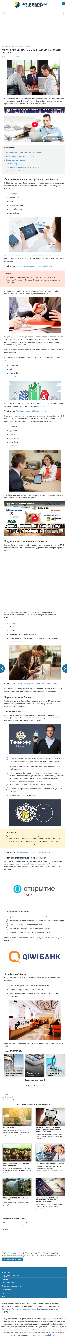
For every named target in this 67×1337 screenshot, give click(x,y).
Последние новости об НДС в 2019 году (31, 411)
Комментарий (7, 1229)
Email (25, 1222)
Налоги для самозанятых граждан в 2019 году (34, 266)
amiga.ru (45, 1319)
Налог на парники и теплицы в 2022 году (15, 1198)
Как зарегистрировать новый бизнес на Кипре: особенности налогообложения (48, 1129)
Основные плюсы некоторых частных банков (24, 152)
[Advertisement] (33, 29)
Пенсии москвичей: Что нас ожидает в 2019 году (35, 852)
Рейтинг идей (6, 1279)
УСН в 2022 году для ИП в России (50, 1163)
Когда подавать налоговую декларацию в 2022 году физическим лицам (47, 1199)
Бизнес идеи (6, 1272)
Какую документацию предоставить (20, 156)
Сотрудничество (7, 1289)
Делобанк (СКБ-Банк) (17, 171)
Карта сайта (6, 1293)
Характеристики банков (15, 160)
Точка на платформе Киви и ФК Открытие (24, 167)
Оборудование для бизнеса (11, 1276)
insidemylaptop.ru (37, 1335)
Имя (4, 1222)
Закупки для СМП (10, 1127)
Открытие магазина (8, 1282)
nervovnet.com (50, 1335)
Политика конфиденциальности (12, 1286)
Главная (4, 1269)
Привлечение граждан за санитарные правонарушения (37, 683)
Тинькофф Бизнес (16, 164)
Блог (3, 1296)
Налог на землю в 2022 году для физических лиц (16, 1164)
